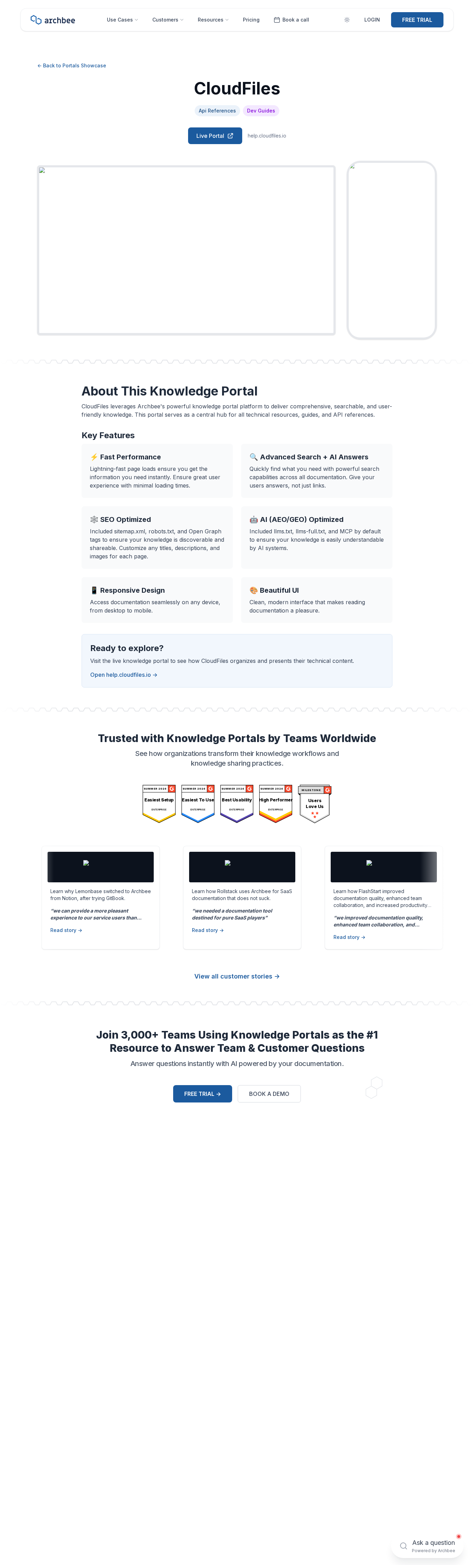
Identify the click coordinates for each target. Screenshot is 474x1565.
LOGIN (372, 20)
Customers (165, 20)
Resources (210, 20)
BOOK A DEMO (269, 1093)
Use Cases (120, 20)
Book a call (295, 20)
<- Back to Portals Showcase (71, 65)
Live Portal (210, 135)
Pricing (251, 20)
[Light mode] (347, 20)
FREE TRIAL (417, 19)
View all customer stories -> (237, 976)
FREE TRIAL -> (202, 1093)
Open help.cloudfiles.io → (124, 674)
